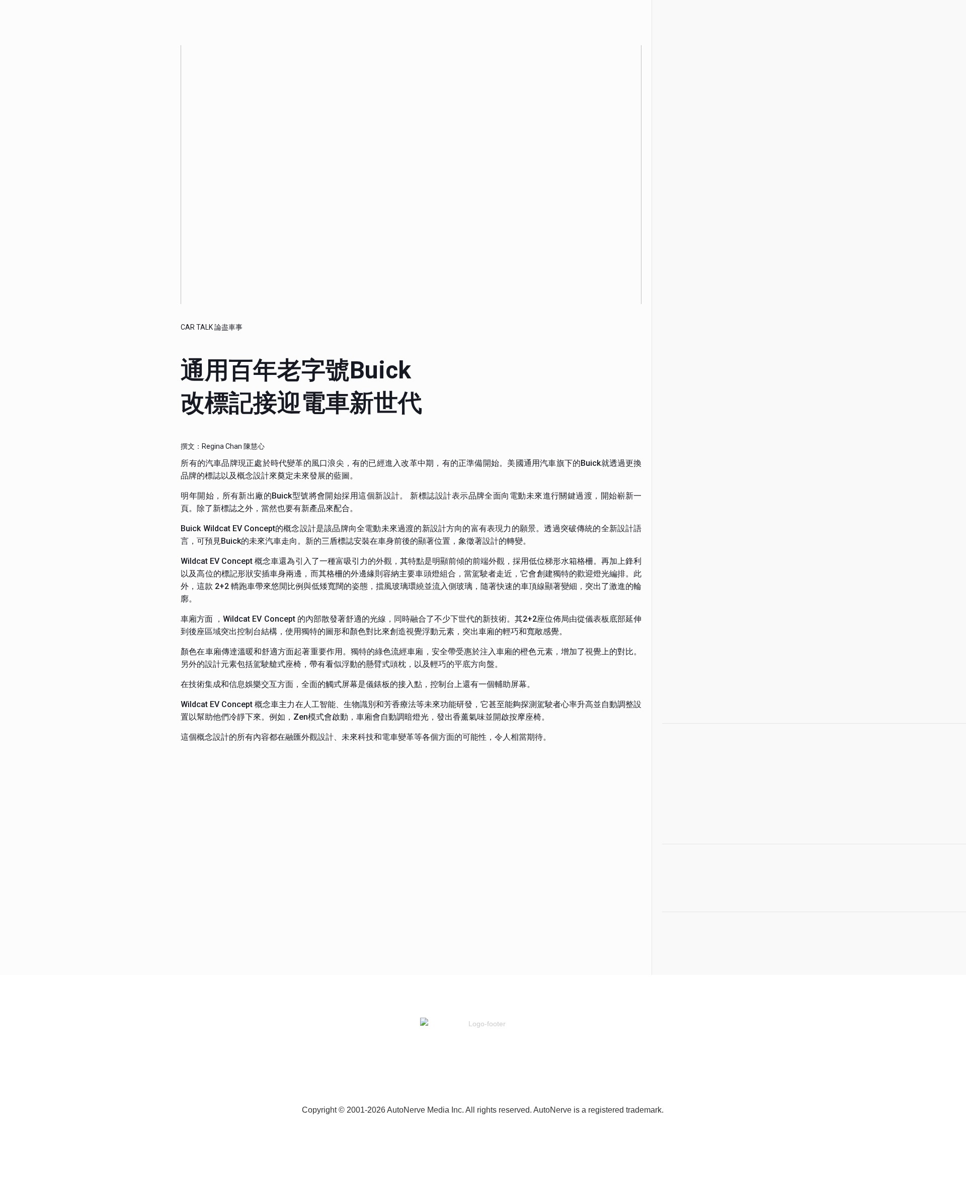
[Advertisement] (723, 191)
